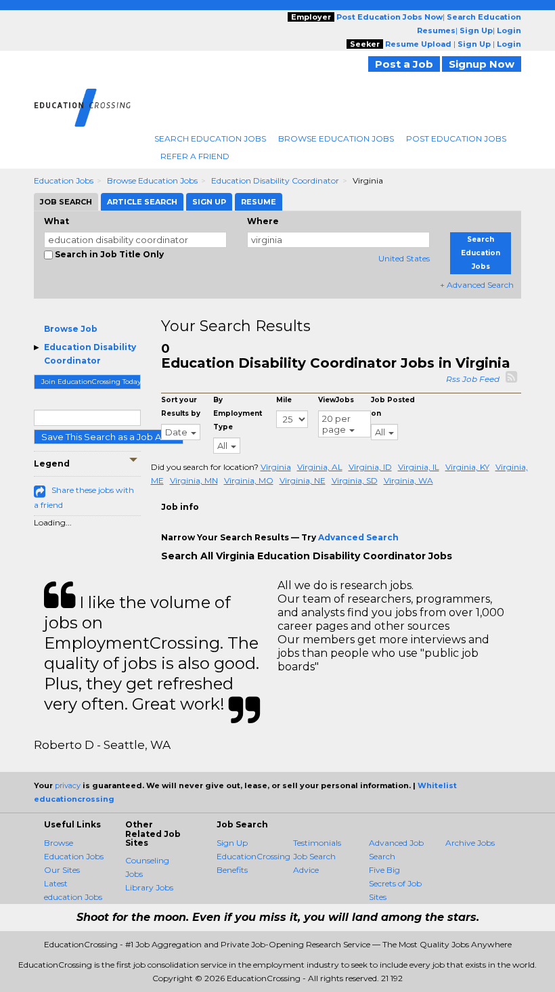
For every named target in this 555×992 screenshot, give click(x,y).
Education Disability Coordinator (275, 180)
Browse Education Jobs (336, 138)
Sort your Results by (180, 406)
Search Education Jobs (210, 138)
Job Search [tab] (66, 202)
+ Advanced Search (477, 285)
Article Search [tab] (142, 202)
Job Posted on (393, 406)
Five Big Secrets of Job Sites (395, 883)
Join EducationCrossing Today (91, 381)
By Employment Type (237, 413)
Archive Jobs (470, 843)
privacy (68, 785)
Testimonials (317, 843)
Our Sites (62, 870)
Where (263, 221)
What (56, 221)
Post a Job (404, 64)
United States (404, 258)
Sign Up (232, 843)
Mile (284, 399)
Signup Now (481, 64)
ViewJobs (336, 399)
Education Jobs (63, 180)
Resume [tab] (258, 202)
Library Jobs (149, 887)
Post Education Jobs (456, 138)
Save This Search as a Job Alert (108, 436)
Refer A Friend (194, 156)
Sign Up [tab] (209, 202)
